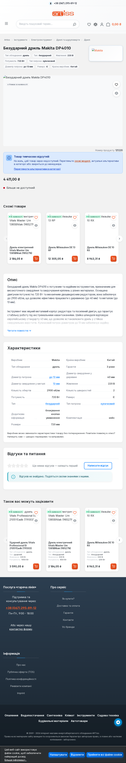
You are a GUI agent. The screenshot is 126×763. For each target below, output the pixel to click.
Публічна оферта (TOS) (21, 672)
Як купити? (68, 598)
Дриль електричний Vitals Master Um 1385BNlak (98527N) (21, 250)
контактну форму (20, 629)
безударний (52, 403)
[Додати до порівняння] (116, 93)
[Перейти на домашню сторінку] (63, 13)
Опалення (11, 715)
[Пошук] (75, 24)
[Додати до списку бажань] (116, 84)
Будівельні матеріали (53, 721)
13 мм (56, 383)
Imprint (21, 693)
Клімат (69, 715)
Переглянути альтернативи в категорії (37, 169)
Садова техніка (108, 715)
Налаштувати (58, 754)
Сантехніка (54, 715)
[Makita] (106, 53)
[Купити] (36, 259)
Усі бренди (68, 627)
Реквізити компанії (21, 686)
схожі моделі (82, 161)
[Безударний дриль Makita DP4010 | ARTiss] (63, 110)
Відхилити (77, 754)
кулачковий (108, 403)
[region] (63, 110)
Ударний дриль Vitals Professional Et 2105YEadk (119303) (22, 545)
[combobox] (43, 24)
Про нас (21, 664)
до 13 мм (54, 377)
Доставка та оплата (68, 605)
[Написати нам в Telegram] (118, 722)
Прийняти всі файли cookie (105, 754)
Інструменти (86, 715)
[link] (89, 24)
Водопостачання (32, 715)
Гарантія (68, 612)
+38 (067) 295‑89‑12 (21, 608)
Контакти (68, 619)
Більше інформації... (16, 760)
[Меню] (6, 23)
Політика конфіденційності (21, 679)
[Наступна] (119, 238)
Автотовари (79, 721)
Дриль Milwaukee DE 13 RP (61, 249)
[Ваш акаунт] (102, 24)
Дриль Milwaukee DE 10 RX (100, 249)
